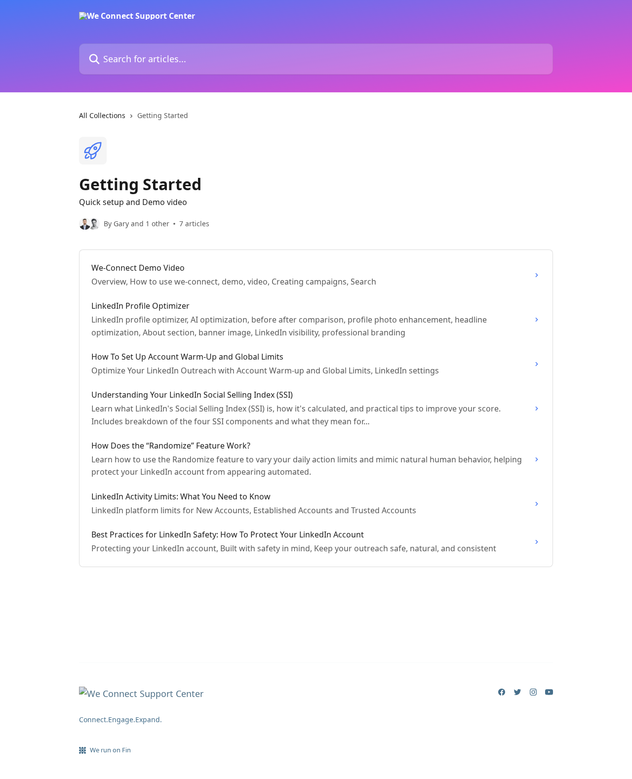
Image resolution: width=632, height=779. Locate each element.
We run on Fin (110, 749)
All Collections (102, 115)
